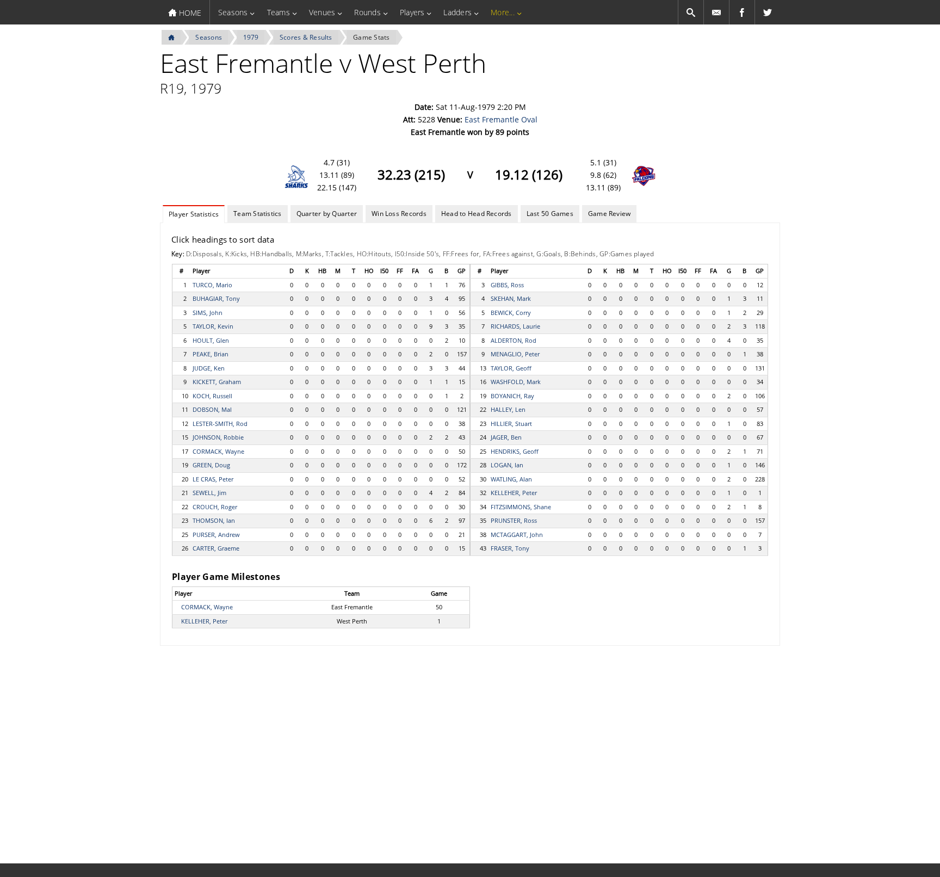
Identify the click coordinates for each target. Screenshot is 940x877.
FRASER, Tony (510, 548)
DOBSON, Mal (212, 409)
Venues (322, 12)
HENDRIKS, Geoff (515, 451)
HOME (189, 13)
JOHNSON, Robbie (218, 437)
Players (412, 12)
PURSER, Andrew (216, 534)
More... (503, 12)
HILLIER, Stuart (511, 423)
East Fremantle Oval (501, 119)
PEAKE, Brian (210, 354)
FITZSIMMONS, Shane (521, 507)
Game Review (609, 213)
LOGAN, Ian (507, 465)
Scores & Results (306, 37)
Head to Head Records (476, 213)
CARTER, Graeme (216, 548)
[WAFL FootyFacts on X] (767, 12)
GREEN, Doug (211, 465)
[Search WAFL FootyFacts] (690, 12)
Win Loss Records (399, 213)
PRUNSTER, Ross (514, 520)
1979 (251, 37)
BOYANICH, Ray (512, 396)
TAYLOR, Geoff (511, 368)
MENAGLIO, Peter (515, 354)
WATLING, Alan (511, 479)
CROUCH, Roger (215, 507)
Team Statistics (257, 213)
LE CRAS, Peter (213, 479)
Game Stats (371, 37)
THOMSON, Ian (214, 520)
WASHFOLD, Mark (516, 382)
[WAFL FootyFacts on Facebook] (742, 12)
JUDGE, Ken (209, 368)
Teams (278, 12)
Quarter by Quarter (326, 213)
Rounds (367, 12)
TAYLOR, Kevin (213, 326)
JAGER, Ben (506, 437)
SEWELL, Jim (209, 493)
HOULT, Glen (211, 340)
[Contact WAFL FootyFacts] (716, 12)
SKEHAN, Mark (511, 298)
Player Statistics (194, 214)
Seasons (233, 12)
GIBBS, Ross (507, 285)
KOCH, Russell (212, 396)
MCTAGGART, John (517, 534)
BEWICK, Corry (511, 312)
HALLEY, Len (508, 409)
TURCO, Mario (212, 285)
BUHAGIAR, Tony (216, 298)
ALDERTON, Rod (513, 340)
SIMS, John (207, 312)
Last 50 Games (550, 213)
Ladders (457, 12)
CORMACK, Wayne (218, 451)
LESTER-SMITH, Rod (220, 423)
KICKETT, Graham (217, 382)
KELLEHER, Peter (514, 493)
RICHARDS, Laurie (515, 326)
